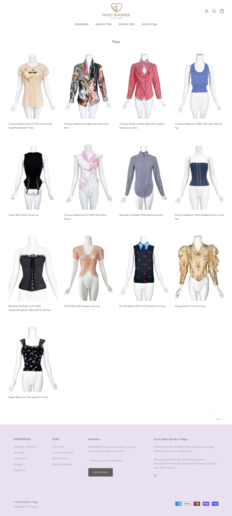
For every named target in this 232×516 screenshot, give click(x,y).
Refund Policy (60, 458)
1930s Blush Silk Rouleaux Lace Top (82, 306)
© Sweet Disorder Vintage (26, 502)
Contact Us (21, 458)
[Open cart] (222, 11)
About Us (19, 470)
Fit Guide (19, 452)
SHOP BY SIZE (127, 24)
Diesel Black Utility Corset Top (23, 215)
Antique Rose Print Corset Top (190, 306)
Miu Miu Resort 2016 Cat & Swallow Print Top (142, 306)
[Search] (214, 11)
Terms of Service (62, 452)
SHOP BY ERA (149, 24)
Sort (218, 419)
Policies (18, 464)
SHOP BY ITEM (103, 24)
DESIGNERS (81, 24)
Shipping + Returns (25, 446)
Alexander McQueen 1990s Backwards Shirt (141, 215)
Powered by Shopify (26, 506)
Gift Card (58, 446)
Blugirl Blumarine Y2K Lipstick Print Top (28, 397)
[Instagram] (155, 475)
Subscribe (100, 472)
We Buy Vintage (62, 464)
